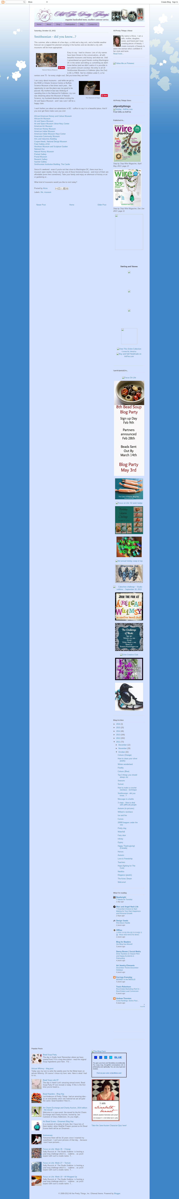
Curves (120, 819)
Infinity (120, 839)
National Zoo (39, 149)
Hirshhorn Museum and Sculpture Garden (51, 146)
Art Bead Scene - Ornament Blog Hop (58, 1121)
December (122, 745)
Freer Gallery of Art (42, 144)
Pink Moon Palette (123, 923)
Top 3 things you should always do (127, 776)
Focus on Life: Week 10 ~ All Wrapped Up (60, 1177)
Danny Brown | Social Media (128, 951)
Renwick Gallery (40, 159)
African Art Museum (42, 119)
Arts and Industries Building (45, 139)
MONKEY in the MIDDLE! (125, 979)
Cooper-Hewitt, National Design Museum (50, 141)
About (49, 24)
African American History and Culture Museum (53, 116)
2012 (118, 738)
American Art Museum (43, 126)
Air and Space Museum (43, 121)
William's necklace (125, 812)
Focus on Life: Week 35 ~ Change (57, 1149)
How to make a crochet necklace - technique (127, 789)
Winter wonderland (125, 764)
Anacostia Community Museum (47, 136)
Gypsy (120, 842)
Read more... (118, 54)
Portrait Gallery (40, 154)
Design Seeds (122, 921)
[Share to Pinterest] (67, 188)
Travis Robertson (123, 987)
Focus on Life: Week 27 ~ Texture (56, 1163)
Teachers (121, 862)
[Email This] (56, 188)
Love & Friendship (125, 859)
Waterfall (121, 832)
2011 (118, 742)
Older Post (102, 205)
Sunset (120, 784)
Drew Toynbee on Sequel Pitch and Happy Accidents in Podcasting (128, 956)
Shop (58, 24)
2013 (118, 735)
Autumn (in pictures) (126, 808)
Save (62, 67)
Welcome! (122, 882)
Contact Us (93, 24)
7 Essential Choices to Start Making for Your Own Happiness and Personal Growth (128, 911)
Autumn (121, 855)
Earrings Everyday (124, 977)
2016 (118, 724)
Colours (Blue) (123, 771)
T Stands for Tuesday (124, 899)
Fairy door (122, 835)
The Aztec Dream (125, 879)
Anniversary (48, 1135)
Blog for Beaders (123, 942)
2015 (118, 727)
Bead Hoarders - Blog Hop (53, 1094)
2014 (118, 731)
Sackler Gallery (40, 162)
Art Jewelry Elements (125, 965)
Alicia (45, 188)
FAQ (81, 24)
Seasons (121, 781)
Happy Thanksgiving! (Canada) (126, 847)
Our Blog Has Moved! (124, 944)
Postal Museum (40, 157)
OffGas (119, 930)
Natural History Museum (44, 152)
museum (47, 192)
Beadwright (121, 897)
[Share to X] (61, 188)
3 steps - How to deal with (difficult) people (127, 804)
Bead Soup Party (50, 1055)
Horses (120, 852)
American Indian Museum (44, 131)
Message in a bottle (126, 799)
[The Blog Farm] (99, 1051)
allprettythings (122, 106)
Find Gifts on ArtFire (122, 112)
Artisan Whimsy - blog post (42, 1068)
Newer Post (41, 205)
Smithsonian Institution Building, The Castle (52, 164)
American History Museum (45, 129)
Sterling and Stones (129, 266)
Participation (70, 24)
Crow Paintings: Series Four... (127, 1001)
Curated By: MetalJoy (129, 351)
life (42, 192)
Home (39, 24)
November (122, 748)
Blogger (117, 1193)
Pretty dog (122, 828)
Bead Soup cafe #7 (50, 1080)
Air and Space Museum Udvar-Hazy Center (51, 124)
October (121, 752)
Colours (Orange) (124, 755)
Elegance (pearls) (125, 875)
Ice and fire (122, 815)
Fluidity (121, 768)
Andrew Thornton (123, 998)
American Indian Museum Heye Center (50, 134)
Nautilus (121, 871)
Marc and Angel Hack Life (127, 907)
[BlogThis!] (59, 188)
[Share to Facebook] (64, 188)
